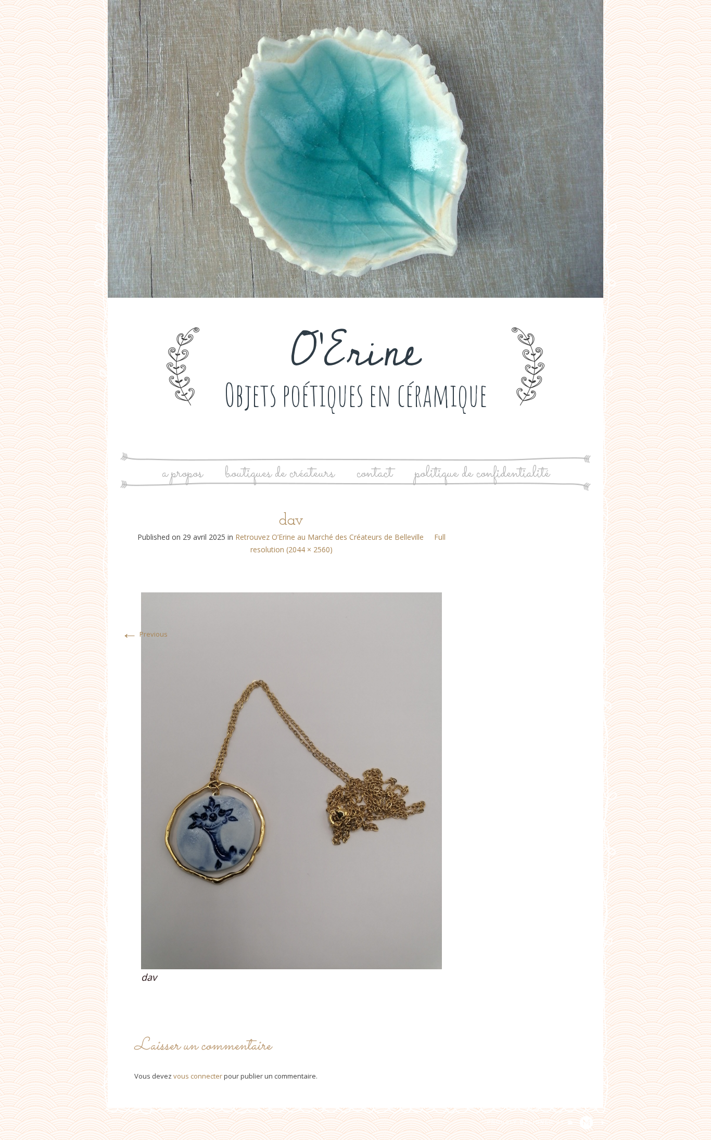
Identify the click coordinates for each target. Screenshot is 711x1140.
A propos (182, 473)
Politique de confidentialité (482, 473)
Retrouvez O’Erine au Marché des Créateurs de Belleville (329, 537)
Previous (144, 634)
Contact (374, 473)
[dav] (291, 779)
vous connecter (197, 1076)
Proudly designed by (527, 1122)
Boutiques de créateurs (279, 473)
